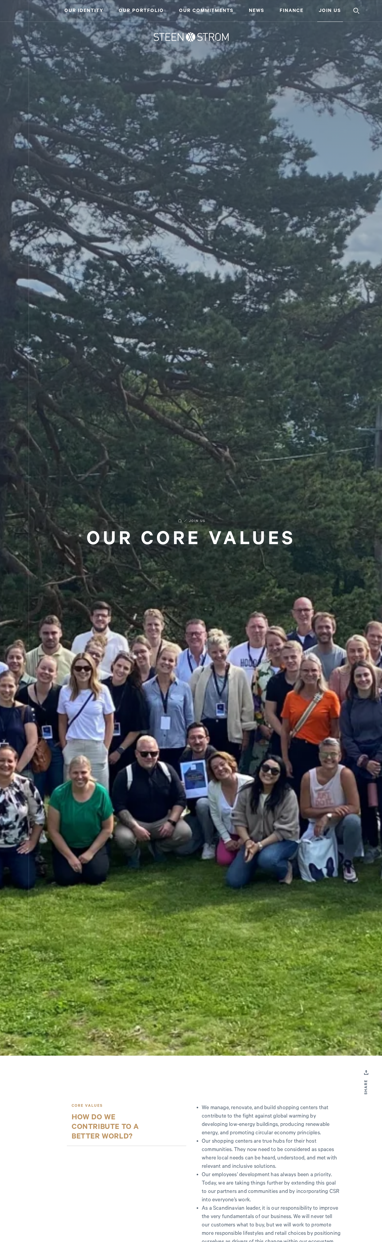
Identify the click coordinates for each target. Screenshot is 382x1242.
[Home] (191, 37)
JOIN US (197, 521)
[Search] (356, 11)
